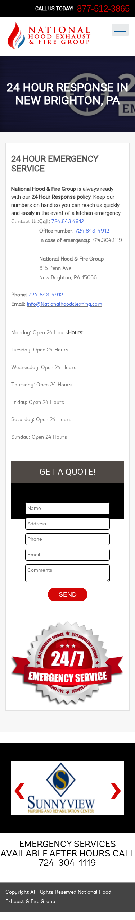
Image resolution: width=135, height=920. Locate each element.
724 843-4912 (92, 231)
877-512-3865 (103, 8)
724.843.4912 (67, 222)
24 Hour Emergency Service (54, 163)
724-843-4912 (45, 295)
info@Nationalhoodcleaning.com (64, 304)
